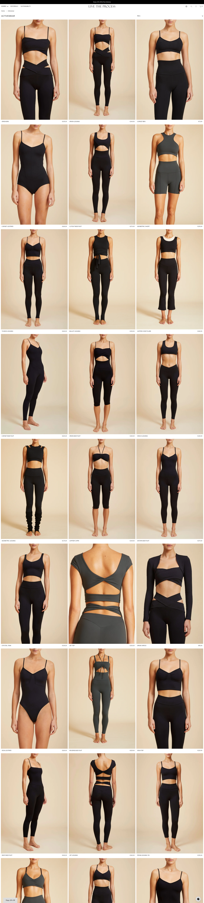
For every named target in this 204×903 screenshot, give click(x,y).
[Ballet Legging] (102, 279)
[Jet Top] (102, 594)
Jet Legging (73, 855)
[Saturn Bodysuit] (169, 489)
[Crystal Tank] (34, 594)
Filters (138, 16)
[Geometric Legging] (34, 489)
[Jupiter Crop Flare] (169, 279)
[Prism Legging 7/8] (169, 803)
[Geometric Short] (169, 174)
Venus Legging (142, 436)
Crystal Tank (6, 645)
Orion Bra (5, 121)
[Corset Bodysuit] (34, 384)
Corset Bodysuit (8, 436)
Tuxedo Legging (7, 331)
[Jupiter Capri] (102, 489)
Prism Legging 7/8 (143, 855)
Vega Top (140, 750)
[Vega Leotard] (34, 698)
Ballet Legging (74, 331)
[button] (196, 6)
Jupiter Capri (74, 541)
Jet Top (72, 645)
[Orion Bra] (34, 70)
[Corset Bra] (169, 70)
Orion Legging (74, 121)
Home (3, 11)
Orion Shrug (141, 645)
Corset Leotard (7, 226)
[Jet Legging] (102, 803)
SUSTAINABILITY (26, 6)
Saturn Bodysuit (143, 541)
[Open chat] (198, 899)
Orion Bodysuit (74, 436)
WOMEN (3, 6)
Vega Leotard (6, 750)
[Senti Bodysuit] (34, 803)
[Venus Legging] (169, 384)
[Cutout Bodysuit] (102, 174)
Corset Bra (141, 121)
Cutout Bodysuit (75, 226)
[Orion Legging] (102, 70)
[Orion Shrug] (169, 594)
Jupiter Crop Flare (144, 331)
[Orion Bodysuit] (102, 384)
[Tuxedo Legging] (34, 279)
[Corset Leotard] (34, 174)
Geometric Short (143, 226)
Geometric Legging (8, 541)
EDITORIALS (14, 6)
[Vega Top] (169, 698)
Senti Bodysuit (7, 855)
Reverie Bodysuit (75, 750)
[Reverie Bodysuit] (102, 698)
